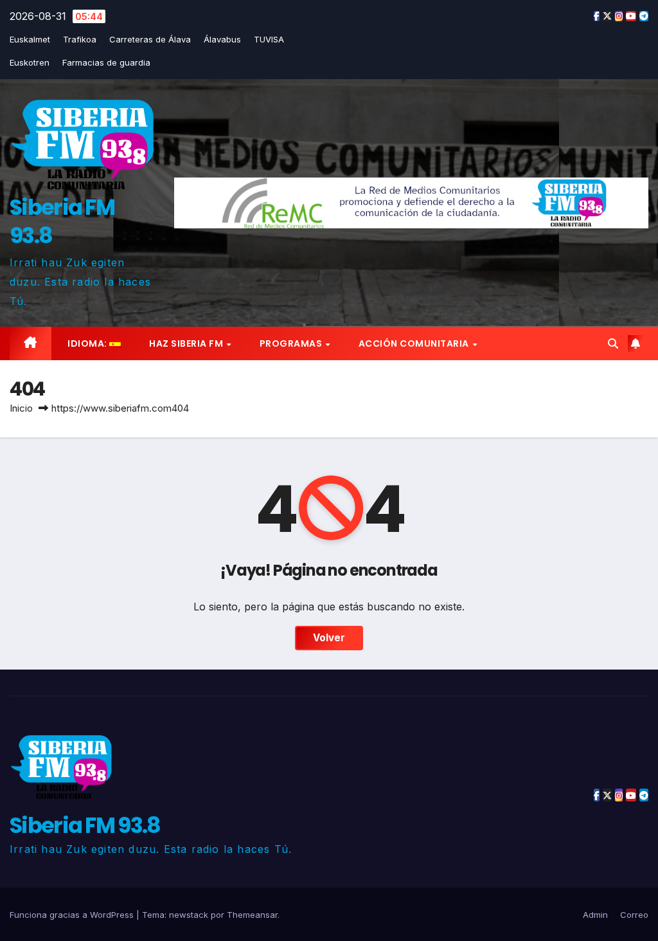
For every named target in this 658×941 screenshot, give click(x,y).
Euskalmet (30, 39)
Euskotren (29, 62)
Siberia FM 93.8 (62, 221)
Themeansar (252, 914)
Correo (634, 914)
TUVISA (269, 39)
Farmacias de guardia (106, 62)
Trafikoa (79, 39)
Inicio (21, 408)
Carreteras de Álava (150, 39)
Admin (595, 914)
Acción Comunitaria (415, 343)
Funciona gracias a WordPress (73, 914)
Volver (329, 638)
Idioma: (88, 343)
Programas (292, 343)
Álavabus (222, 39)
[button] (613, 343)
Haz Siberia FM (187, 343)
